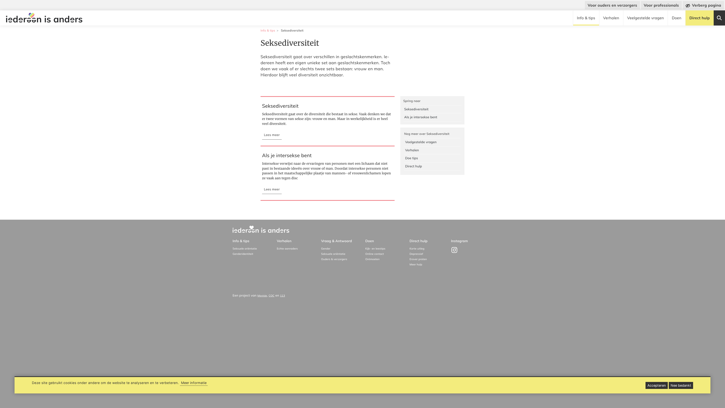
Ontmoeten (372, 259)
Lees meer (273, 136)
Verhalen (611, 17)
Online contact (374, 254)
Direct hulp (699, 17)
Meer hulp (416, 264)
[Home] (44, 18)
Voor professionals (661, 5)
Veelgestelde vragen (645, 17)
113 (282, 295)
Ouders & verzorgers (334, 259)
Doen (676, 17)
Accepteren (656, 385)
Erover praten (418, 259)
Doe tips (411, 158)
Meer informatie (194, 383)
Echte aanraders (287, 248)
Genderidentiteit (243, 254)
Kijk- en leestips (375, 248)
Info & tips (586, 17)
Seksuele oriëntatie (245, 248)
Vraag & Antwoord (336, 241)
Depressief (416, 254)
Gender (325, 248)
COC (272, 295)
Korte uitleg (417, 248)
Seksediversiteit (416, 109)
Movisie (262, 295)
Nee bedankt (681, 385)
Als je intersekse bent (420, 117)
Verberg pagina (706, 5)
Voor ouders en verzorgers (612, 5)
